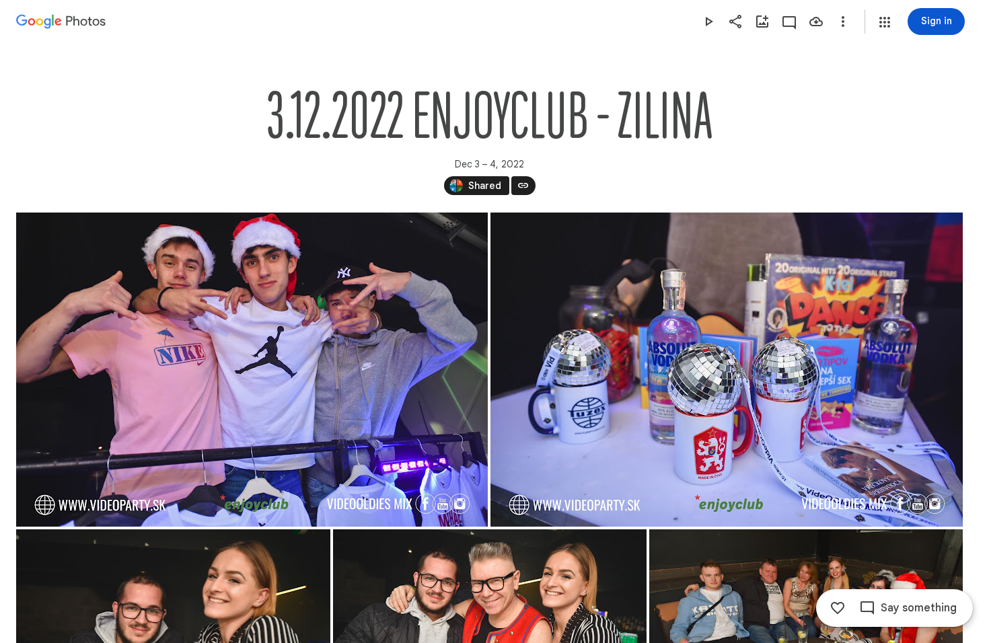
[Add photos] (762, 21)
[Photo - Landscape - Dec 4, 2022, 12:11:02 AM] (726, 370)
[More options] (843, 21)
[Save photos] (816, 21)
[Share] (735, 21)
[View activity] (789, 21)
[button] (884, 22)
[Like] (837, 608)
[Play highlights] (708, 21)
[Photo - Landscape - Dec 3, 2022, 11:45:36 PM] (252, 370)
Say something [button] (919, 608)
